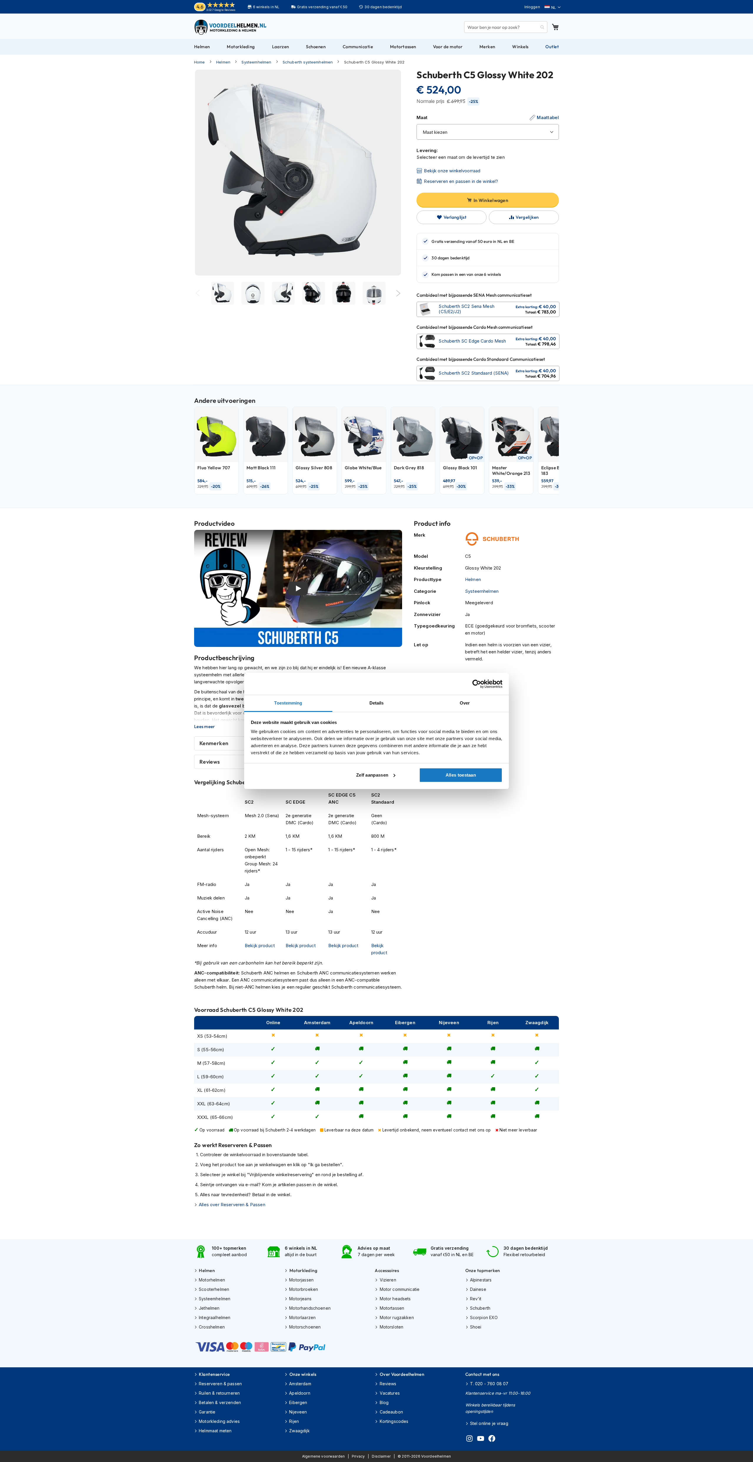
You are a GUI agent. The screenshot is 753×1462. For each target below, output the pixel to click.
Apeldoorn (299, 1393)
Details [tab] (376, 702)
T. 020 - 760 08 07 (489, 1383)
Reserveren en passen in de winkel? (461, 181)
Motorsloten (391, 1326)
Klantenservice (214, 1374)
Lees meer (204, 726)
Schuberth (480, 1308)
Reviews (388, 1383)
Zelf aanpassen (372, 774)
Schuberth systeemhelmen (308, 62)
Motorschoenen (305, 1326)
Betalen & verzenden (220, 1402)
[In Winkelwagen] (488, 309)
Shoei (476, 1326)
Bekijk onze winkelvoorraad (452, 170)
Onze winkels (302, 1374)
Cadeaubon (391, 1411)
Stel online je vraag (489, 1423)
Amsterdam (300, 1383)
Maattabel (548, 117)
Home (199, 62)
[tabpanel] (222, 293)
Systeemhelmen (256, 62)
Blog (384, 1402)
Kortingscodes (394, 1421)
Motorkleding (303, 1270)
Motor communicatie (399, 1289)
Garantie (207, 1411)
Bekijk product (260, 945)
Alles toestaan (461, 774)
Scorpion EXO (484, 1317)
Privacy (358, 1456)
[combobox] (505, 27)
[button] (552, 7)
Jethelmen (209, 1308)
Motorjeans (300, 1298)
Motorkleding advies (219, 1421)
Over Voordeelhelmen (402, 1374)
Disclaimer (381, 1456)
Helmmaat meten (215, 1430)
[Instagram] (469, 1439)
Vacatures (390, 1393)
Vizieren (388, 1279)
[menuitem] (202, 47)
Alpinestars (481, 1279)
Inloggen (532, 7)
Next (398, 293)
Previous (197, 293)
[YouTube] (481, 1439)
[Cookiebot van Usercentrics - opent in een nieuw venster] (476, 684)
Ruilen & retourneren (219, 1393)
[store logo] (231, 27)
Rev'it (476, 1298)
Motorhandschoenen (310, 1308)
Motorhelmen (212, 1279)
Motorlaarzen (302, 1317)
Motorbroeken (303, 1289)
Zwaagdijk (299, 1430)
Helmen (223, 62)
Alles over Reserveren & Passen (232, 1204)
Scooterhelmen (214, 1289)
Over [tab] (465, 702)
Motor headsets (395, 1298)
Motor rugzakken (397, 1317)
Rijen (294, 1421)
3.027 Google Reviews (220, 9)
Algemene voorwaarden (323, 1456)
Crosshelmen (212, 1326)
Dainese (478, 1289)
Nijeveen (298, 1411)
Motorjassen (301, 1279)
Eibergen (298, 1402)
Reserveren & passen (220, 1383)
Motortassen (392, 1308)
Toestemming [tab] (288, 702)
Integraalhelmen (214, 1317)
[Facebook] (492, 1439)
